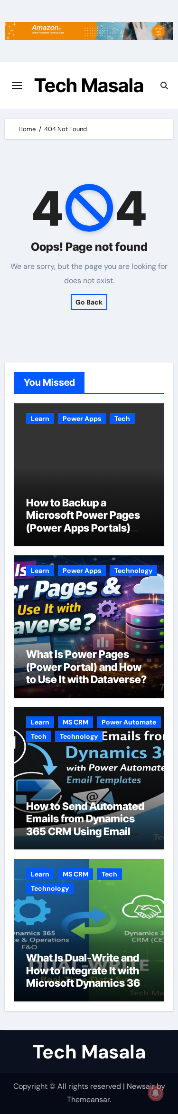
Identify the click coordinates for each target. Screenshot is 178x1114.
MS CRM (75, 722)
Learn (40, 418)
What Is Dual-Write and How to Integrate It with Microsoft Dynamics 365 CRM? (86, 976)
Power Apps (82, 418)
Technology (133, 570)
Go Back (89, 302)
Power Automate (129, 722)
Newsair (141, 1086)
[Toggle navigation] (17, 85)
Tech (122, 418)
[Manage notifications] (155, 1093)
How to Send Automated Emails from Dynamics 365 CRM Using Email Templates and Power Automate (85, 831)
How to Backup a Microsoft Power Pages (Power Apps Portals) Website (83, 521)
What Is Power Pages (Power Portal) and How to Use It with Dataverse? (86, 667)
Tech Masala (89, 85)
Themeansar (88, 1099)
